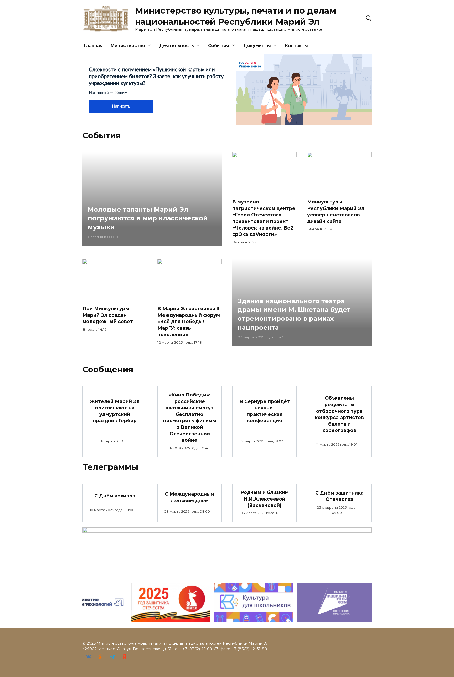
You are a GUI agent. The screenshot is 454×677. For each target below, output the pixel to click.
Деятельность (176, 45)
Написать (121, 106)
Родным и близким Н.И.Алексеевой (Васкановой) (264, 499)
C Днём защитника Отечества (339, 496)
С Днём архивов (114, 495)
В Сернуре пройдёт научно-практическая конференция (264, 410)
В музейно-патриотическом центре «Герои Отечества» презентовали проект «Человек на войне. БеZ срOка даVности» (263, 218)
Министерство (128, 45)
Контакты (296, 45)
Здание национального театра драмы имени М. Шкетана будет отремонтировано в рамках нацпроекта (294, 314)
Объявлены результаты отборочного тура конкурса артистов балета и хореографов (339, 414)
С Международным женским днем (189, 497)
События (218, 45)
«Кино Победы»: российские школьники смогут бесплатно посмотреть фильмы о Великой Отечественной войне (189, 417)
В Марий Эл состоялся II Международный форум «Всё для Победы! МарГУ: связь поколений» (188, 321)
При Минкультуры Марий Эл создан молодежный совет (107, 315)
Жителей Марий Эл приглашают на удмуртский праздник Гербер (115, 410)
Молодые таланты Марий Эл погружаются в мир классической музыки (148, 218)
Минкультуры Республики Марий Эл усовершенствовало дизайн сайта (335, 211)
